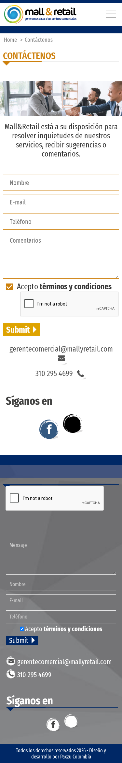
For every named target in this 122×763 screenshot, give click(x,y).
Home (10, 39)
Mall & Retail (40, 14)
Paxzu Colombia (75, 757)
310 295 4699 (54, 373)
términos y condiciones (76, 287)
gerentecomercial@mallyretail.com (61, 348)
